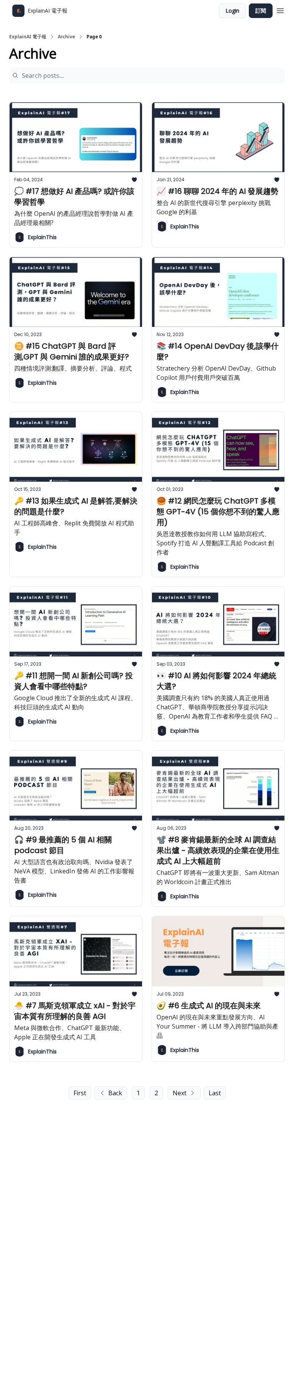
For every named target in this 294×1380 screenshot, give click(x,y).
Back (115, 1093)
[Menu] (280, 9)
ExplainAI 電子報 (27, 37)
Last (215, 1093)
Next (179, 1093)
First (80, 1093)
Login (232, 10)
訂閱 (260, 10)
